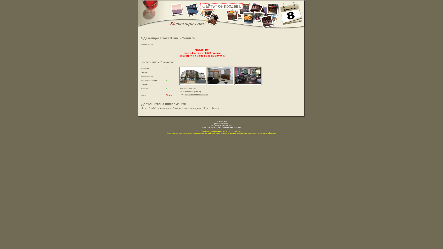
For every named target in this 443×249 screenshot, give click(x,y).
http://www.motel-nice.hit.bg (196, 94)
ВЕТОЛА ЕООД (214, 127)
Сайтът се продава (221, 6)
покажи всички (147, 44)
